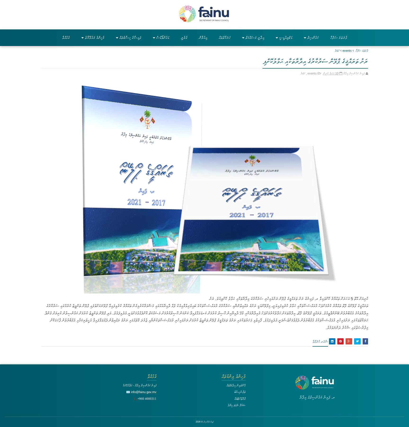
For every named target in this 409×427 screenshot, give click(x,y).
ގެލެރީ (184, 38)
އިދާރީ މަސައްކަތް (254, 38)
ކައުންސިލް (313, 38)
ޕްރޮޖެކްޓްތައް (239, 398)
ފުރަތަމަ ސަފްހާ (338, 38)
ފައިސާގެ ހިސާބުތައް (130, 38)
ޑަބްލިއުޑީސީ (285, 38)
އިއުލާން (203, 38)
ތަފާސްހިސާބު (239, 392)
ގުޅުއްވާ (66, 38)
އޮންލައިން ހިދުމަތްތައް (236, 385)
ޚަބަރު (337, 50)
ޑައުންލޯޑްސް (162, 38)
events (347, 50)
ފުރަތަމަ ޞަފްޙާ (362, 50)
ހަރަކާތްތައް (225, 38)
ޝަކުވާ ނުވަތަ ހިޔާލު (236, 405)
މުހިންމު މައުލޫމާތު (94, 38)
